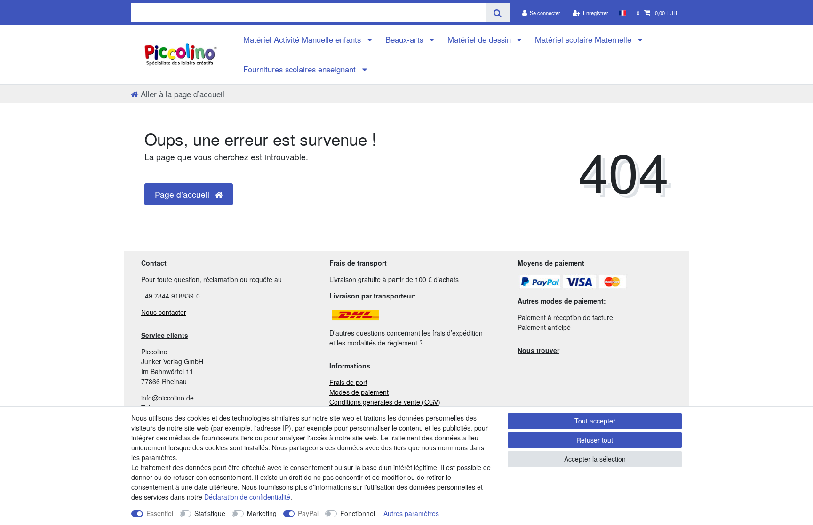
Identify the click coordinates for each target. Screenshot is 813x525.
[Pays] (622, 12)
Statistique (209, 513)
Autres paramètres (411, 513)
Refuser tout (594, 440)
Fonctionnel (357, 513)
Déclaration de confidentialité (247, 496)
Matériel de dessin (480, 39)
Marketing (262, 513)
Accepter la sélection (595, 458)
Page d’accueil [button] (183, 194)
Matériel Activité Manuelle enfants (303, 39)
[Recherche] (498, 12)
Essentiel (159, 513)
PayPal (308, 513)
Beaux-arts (405, 39)
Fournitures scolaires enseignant (300, 69)
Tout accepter (594, 420)
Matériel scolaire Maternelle (584, 39)
